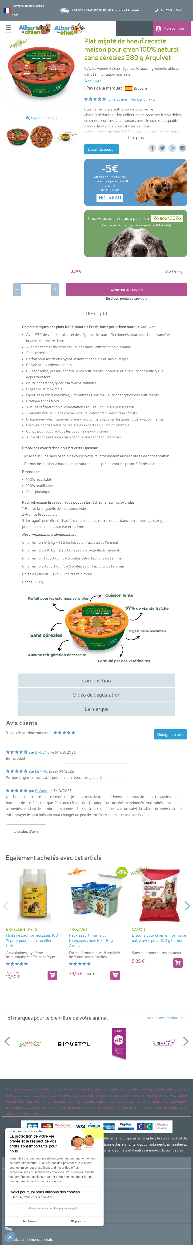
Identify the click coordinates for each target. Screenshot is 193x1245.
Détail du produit (101, 149)
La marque (97, 709)
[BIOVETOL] (74, 1044)
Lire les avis (118, 99)
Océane (41, 790)
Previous (2, 137)
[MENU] (12, 28)
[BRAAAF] (163, 1044)
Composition (96, 680)
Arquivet (92, 80)
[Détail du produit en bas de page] (52, 975)
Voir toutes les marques (166, 1017)
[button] (10, 1237)
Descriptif (97, 313)
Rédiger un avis (142, 99)
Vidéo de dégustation (97, 694)
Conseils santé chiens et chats (29, 1239)
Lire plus (136, 137)
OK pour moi (78, 1221)
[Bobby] (119, 1044)
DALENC (42, 752)
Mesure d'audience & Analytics (32, 1197)
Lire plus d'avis (26, 831)
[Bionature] (30, 1044)
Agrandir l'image (43, 118)
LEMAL (41, 771)
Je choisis (29, 1221)
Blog (8, 1228)
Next (188, 905)
